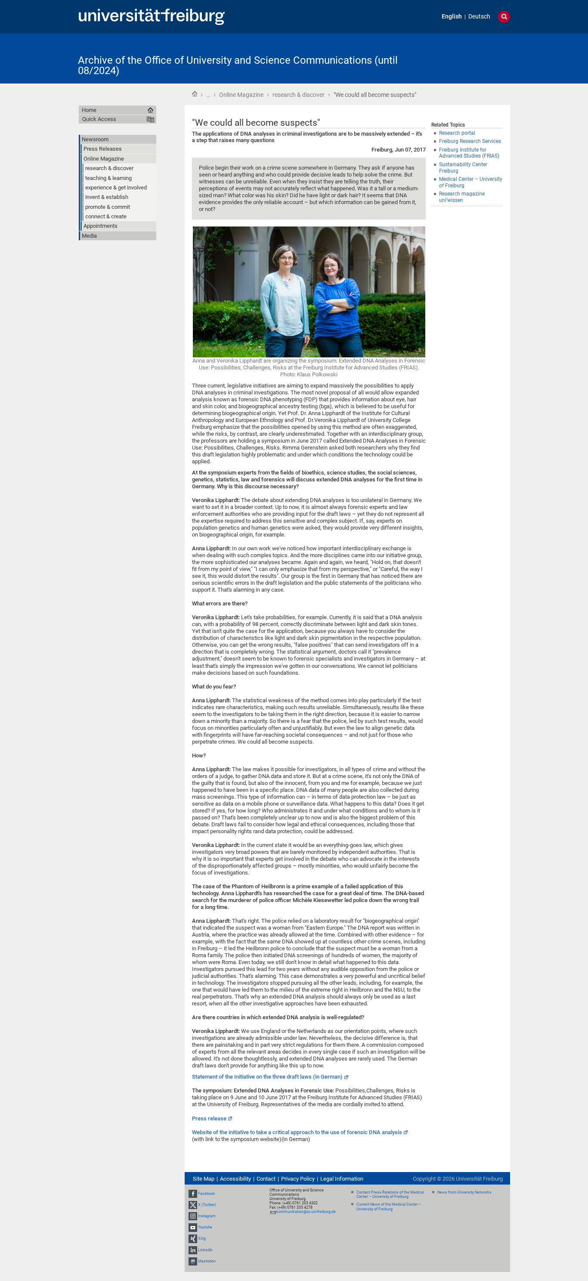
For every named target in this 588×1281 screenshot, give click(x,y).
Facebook (206, 1193)
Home (194, 94)
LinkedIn (205, 1250)
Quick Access (99, 119)
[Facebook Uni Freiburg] (193, 1193)
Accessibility (235, 1179)
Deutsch (479, 16)
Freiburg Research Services (470, 141)
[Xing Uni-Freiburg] (193, 1238)
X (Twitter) (207, 1205)
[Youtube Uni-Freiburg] (193, 1227)
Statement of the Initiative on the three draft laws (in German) (267, 1076)
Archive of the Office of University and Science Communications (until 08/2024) (238, 65)
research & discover (298, 94)
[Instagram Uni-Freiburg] (193, 1216)
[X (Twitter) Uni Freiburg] (193, 1205)
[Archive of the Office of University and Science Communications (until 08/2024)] (468, 58)
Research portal (457, 133)
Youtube (205, 1227)
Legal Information (341, 1179)
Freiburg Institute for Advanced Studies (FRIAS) (469, 153)
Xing (202, 1238)
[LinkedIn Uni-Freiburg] (193, 1250)
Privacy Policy (298, 1179)
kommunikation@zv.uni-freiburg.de (306, 1212)
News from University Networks (464, 1192)
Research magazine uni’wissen (462, 197)
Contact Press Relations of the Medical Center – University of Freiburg (390, 1194)
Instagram (207, 1216)
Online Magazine (241, 94)
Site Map (203, 1179)
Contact (266, 1179)
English (452, 16)
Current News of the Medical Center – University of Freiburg (388, 1206)
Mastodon (207, 1261)
